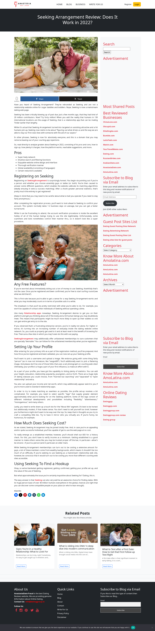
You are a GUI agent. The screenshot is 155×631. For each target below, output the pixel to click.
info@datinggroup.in (35, 601)
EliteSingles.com (110, 131)
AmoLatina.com (110, 172)
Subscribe (110, 203)
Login (137, 4)
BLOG (69, 4)
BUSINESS (80, 4)
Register (128, 4)
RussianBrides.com (112, 158)
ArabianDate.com (111, 163)
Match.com (108, 144)
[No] (152, 627)
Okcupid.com (109, 126)
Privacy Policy (63, 613)
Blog (59, 598)
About (60, 602)
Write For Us (62, 609)
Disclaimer (61, 617)
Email (105, 357)
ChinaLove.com (110, 122)
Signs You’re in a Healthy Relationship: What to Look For (32, 550)
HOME (60, 4)
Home (60, 594)
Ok (133, 627)
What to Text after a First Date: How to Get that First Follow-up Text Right (118, 552)
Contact (60, 605)
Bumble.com (109, 135)
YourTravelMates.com (113, 149)
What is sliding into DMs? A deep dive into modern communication (76, 547)
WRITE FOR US (96, 4)
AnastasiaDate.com (112, 167)
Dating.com (108, 154)
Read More (21, 566)
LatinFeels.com (110, 140)
